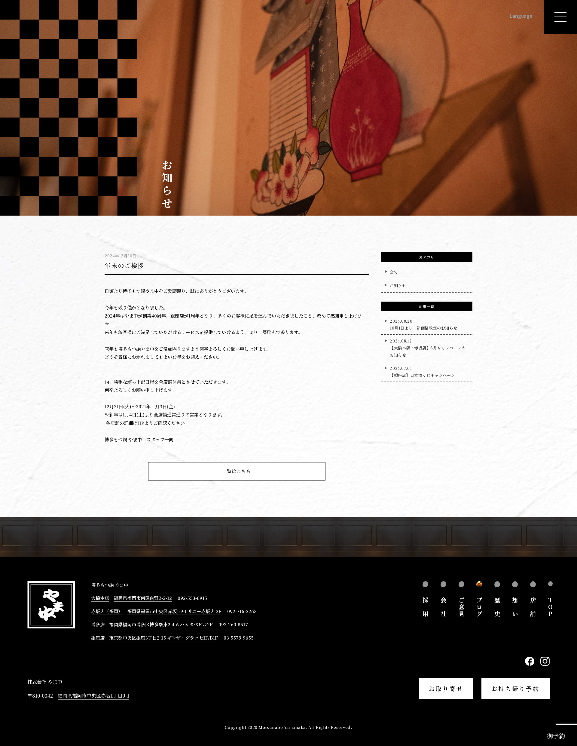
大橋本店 (100, 597)
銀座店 (98, 637)
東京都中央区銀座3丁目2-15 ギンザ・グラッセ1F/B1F (163, 637)
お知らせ (398, 285)
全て (394, 272)
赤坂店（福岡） (107, 611)
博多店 (98, 624)
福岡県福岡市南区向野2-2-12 (143, 597)
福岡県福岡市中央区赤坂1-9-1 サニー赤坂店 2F (174, 611)
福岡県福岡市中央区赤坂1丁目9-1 (93, 695)
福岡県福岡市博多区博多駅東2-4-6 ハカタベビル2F (161, 624)
